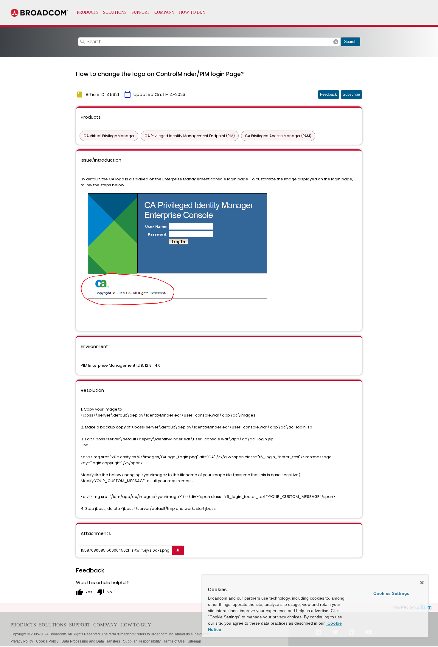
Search (350, 41)
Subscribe (351, 94)
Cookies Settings (391, 593)
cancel (336, 42)
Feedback (328, 94)
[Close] (422, 582)
